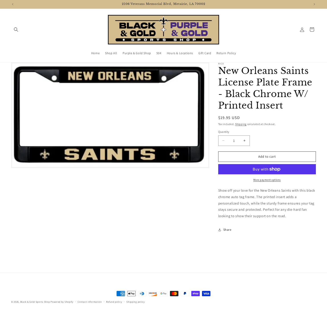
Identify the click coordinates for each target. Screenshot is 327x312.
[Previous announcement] (13, 4)
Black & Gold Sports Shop (35, 301)
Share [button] (227, 230)
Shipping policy (135, 301)
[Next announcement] (314, 4)
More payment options (267, 179)
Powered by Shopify (61, 301)
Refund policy (114, 301)
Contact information (90, 301)
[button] (16, 29)
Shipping (240, 124)
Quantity (223, 132)
